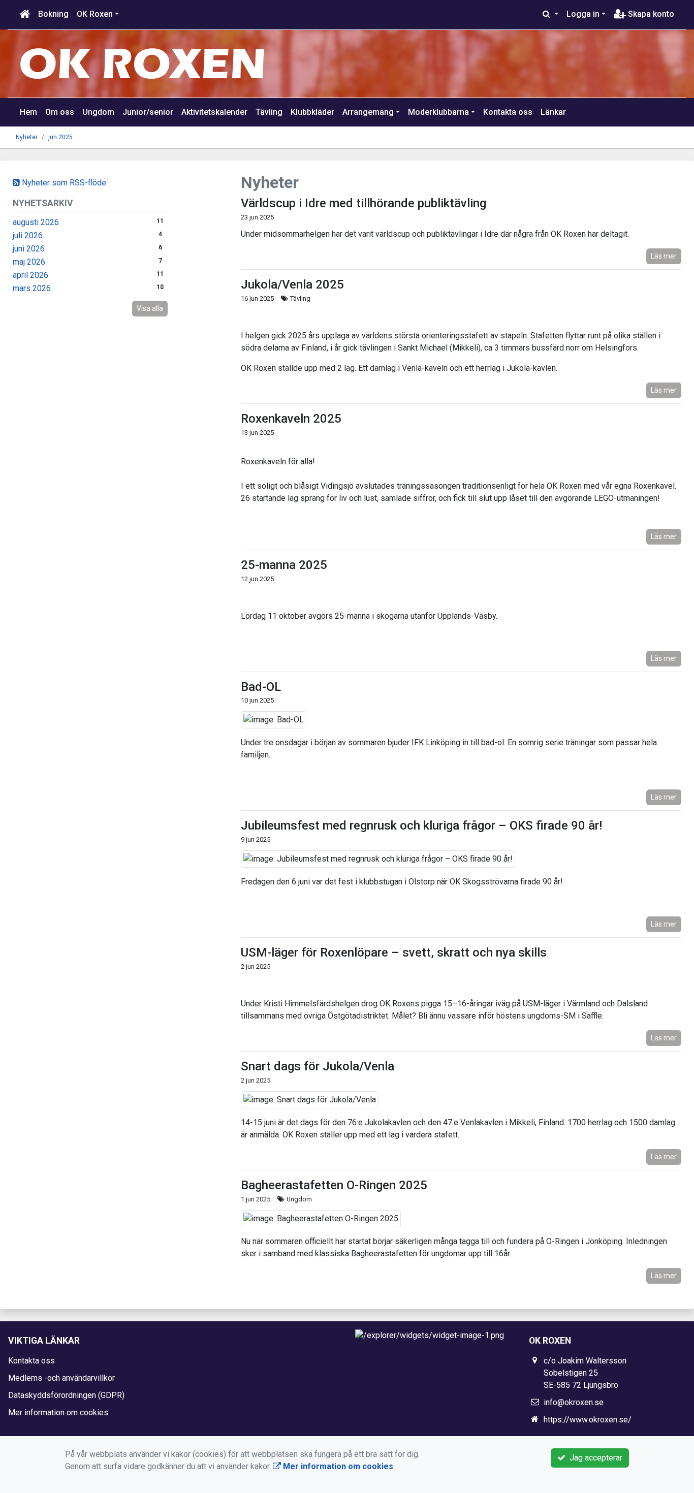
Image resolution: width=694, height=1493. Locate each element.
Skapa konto (650, 14)
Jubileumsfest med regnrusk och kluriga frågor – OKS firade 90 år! (421, 825)
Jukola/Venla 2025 (292, 284)
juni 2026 (29, 248)
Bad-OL (261, 687)
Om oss (59, 112)
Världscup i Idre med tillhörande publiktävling (363, 203)
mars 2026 (32, 288)
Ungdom (98, 112)
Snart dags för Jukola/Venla (317, 1066)
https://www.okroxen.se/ (588, 1419)
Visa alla (150, 308)
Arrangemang (368, 112)
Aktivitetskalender (214, 112)
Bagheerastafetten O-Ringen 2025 (334, 1185)
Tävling (269, 112)
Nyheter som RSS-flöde (63, 182)
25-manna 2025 (284, 565)
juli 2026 (28, 235)
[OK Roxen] (143, 63)
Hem (28, 112)
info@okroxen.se (574, 1402)
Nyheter (27, 137)
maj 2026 (29, 262)
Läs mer (664, 256)
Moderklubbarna (438, 112)
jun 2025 (60, 137)
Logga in (583, 14)
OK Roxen (95, 14)
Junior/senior (147, 112)
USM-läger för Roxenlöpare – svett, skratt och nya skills (394, 952)
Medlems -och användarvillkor (61, 1378)
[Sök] (550, 14)
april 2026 (30, 275)
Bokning (53, 14)
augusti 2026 (36, 222)
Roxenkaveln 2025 (291, 418)
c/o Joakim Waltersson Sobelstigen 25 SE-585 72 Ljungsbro (585, 1373)
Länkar (553, 112)
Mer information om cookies (58, 1412)
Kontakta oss (507, 112)
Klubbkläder (312, 112)
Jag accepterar (593, 1458)
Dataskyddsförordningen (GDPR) (66, 1395)
